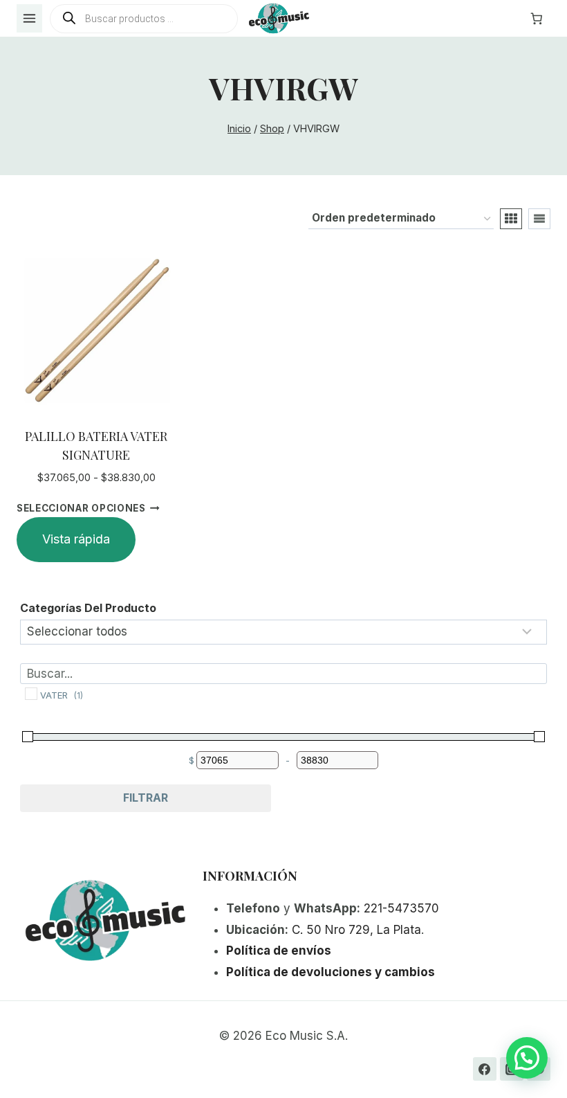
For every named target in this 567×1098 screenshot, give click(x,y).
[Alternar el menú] (29, 18)
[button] (527, 1058)
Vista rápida (76, 539)
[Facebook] (484, 1069)
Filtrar (145, 797)
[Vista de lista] (539, 218)
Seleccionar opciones (81, 508)
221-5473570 (401, 908)
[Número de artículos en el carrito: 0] (536, 18)
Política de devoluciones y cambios (330, 972)
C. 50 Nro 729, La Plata (356, 930)
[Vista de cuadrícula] (511, 218)
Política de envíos (278, 950)
